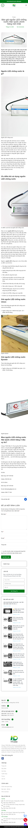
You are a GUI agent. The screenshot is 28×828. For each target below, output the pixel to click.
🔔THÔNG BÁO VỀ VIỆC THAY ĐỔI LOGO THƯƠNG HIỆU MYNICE (18, 611)
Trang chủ (3, 765)
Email (3, 538)
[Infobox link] (5, 700)
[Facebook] (2, 758)
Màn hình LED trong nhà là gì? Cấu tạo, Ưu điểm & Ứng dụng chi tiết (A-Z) (18, 655)
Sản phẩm (3, 768)
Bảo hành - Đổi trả (5, 789)
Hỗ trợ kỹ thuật (5, 791)
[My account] (26, 5)
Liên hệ (3, 778)
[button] (25, 499)
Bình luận (3, 514)
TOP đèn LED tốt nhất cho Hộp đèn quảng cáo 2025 (18, 672)
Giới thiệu (3, 771)
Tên (2, 531)
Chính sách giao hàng (6, 786)
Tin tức (14, 17)
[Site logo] (14, 5)
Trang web (3, 544)
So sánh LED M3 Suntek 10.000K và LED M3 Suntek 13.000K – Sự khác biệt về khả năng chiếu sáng (18, 682)
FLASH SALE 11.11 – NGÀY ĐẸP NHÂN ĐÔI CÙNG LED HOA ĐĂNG (18, 664)
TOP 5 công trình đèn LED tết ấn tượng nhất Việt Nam (18, 619)
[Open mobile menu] (2, 5)
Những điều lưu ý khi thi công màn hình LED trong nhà (18, 627)
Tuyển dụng (4, 773)
